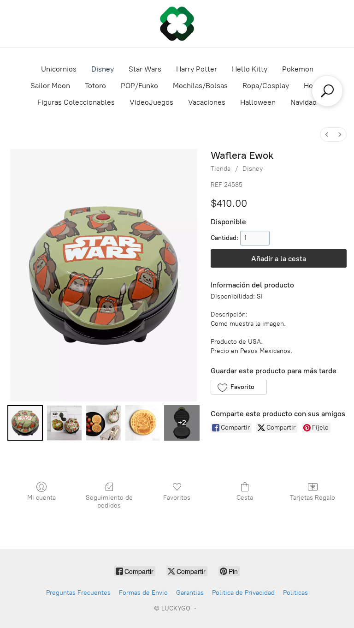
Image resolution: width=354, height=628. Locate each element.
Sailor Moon (50, 85)
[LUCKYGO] (177, 24)
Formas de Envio (143, 593)
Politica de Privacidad (243, 593)
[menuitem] (326, 134)
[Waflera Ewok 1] (64, 423)
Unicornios (59, 69)
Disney (102, 69)
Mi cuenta (41, 498)
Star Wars (145, 69)
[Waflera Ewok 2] (103, 423)
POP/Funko (139, 85)
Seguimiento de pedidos (109, 501)
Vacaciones (206, 102)
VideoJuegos (151, 102)
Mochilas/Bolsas (200, 85)
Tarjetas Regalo (312, 498)
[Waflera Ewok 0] (25, 423)
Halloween (258, 102)
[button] (238, 387)
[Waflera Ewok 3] (142, 423)
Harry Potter (196, 69)
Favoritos (176, 498)
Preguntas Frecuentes (78, 593)
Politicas (295, 593)
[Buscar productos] (327, 91)
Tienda (220, 169)
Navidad (303, 102)
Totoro (95, 85)
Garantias (190, 593)
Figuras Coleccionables (76, 102)
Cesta (244, 498)
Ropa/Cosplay (265, 85)
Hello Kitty (249, 69)
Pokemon (297, 69)
